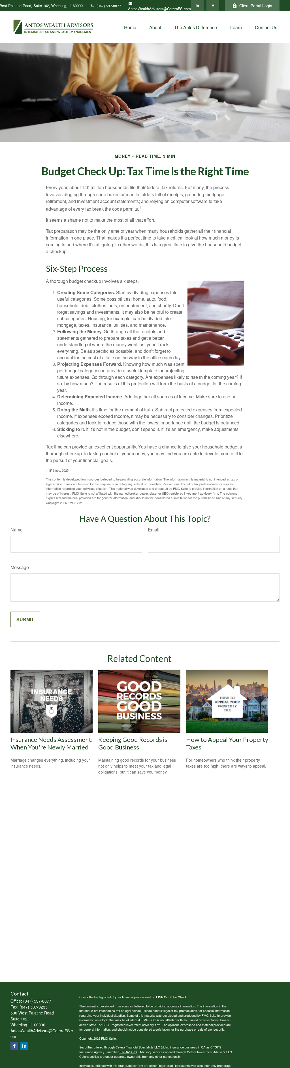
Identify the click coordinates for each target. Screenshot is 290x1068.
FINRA (124, 1052)
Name (16, 529)
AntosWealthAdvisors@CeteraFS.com (159, 8)
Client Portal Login (255, 5)
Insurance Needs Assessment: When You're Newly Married (51, 743)
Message (19, 567)
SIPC (133, 1052)
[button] (130, 27)
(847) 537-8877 (109, 5)
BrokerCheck (178, 997)
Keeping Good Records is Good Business (132, 743)
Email (153, 529)
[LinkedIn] (197, 5)
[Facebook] (212, 5)
